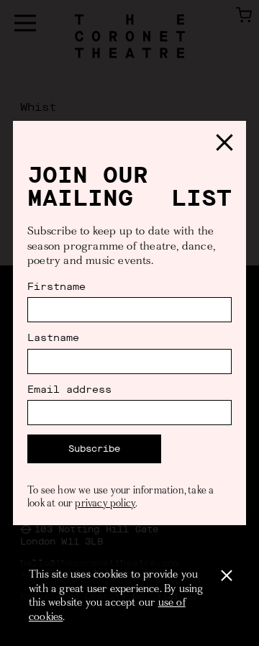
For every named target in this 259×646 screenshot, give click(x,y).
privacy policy (105, 504)
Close (224, 142)
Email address (69, 389)
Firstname (56, 287)
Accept (226, 575)
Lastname (53, 338)
